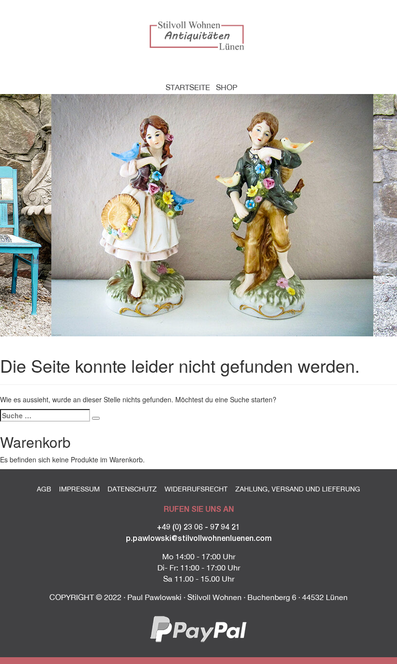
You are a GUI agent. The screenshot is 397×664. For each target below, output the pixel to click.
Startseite (188, 87)
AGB (44, 489)
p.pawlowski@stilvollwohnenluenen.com (199, 537)
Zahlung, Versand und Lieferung (297, 489)
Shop (226, 87)
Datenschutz (132, 489)
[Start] (198, 35)
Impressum (79, 489)
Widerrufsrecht (196, 489)
